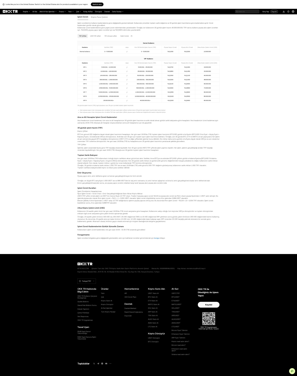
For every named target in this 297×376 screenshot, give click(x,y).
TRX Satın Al (153, 315)
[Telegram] (98, 363)
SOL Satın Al (152, 308)
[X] (94, 363)
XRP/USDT (175, 315)
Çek (77, 11)
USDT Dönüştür (154, 338)
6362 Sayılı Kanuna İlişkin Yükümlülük (86, 338)
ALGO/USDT (176, 319)
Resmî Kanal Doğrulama (133, 312)
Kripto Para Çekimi (99, 17)
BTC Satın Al (152, 297)
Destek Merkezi (130, 308)
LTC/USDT (175, 327)
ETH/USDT (176, 301)
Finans (61, 11)
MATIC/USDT (176, 304)
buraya (156, 238)
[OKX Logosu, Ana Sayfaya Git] (10, 11)
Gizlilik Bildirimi (83, 302)
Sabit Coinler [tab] (124, 36)
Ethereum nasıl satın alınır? (179, 350)
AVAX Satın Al (153, 323)
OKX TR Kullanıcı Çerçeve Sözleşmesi (87, 297)
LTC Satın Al (152, 327)
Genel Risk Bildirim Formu (87, 305)
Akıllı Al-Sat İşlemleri (47, 11)
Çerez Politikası (83, 313)
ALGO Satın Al (153, 319)
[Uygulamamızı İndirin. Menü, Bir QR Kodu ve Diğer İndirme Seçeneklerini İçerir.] (284, 11)
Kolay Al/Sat (88, 11)
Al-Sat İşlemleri (106, 308)
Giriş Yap (265, 11)
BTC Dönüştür (153, 342)
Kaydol (274, 11)
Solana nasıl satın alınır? (181, 354)
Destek (107, 11)
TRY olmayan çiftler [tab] (110, 36)
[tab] (82, 17)
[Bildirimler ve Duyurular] (288, 11)
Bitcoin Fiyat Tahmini (179, 330)
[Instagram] (102, 363)
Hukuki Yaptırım (83, 309)
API (125, 293)
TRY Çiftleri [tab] (82, 36)
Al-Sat (34, 11)
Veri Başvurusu (83, 316)
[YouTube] (106, 363)
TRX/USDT (176, 312)
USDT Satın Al (153, 293)
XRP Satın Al (152, 312)
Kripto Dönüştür (107, 304)
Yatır (70, 11)
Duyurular (128, 316)
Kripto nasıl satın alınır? (180, 341)
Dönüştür (98, 11)
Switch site (97, 4)
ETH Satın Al (152, 301)
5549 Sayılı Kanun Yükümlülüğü (84, 332)
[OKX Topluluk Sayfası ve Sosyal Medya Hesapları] (110, 363)
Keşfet (25, 11)
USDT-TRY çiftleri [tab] (95, 36)
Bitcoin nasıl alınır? (179, 345)
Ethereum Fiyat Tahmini (181, 334)
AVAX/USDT (176, 323)
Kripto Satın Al (106, 301)
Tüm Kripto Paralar (108, 312)
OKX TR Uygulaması (85, 320)
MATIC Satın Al (153, 304)
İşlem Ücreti (82, 17)
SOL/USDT (176, 308)
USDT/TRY (176, 293)
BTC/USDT (176, 297)
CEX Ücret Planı (130, 297)
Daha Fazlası (116, 11)
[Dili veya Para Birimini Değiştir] (293, 11)
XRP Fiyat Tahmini (178, 338)
